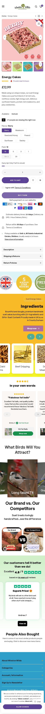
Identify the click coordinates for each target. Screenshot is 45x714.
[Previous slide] (31, 337)
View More (22, 606)
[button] (40, 37)
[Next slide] (39, 337)
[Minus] (5, 172)
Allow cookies (22, 707)
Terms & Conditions (23, 188)
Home (4, 16)
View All (22, 624)
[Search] (36, 6)
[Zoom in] (38, 23)
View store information (14, 239)
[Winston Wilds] (22, 6)
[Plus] (40, 172)
